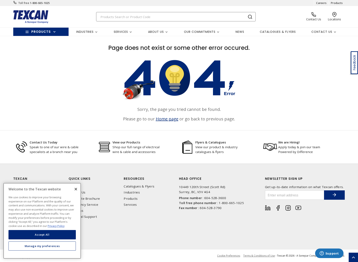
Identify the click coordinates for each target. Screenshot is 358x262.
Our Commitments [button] (199, 32)
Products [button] (41, 31)
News (240, 32)
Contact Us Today (43, 142)
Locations (76, 211)
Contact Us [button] (321, 32)
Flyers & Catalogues (210, 142)
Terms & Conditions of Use (259, 255)
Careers (321, 3)
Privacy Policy (56, 226)
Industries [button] (85, 32)
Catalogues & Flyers (278, 32)
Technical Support (83, 217)
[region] (42, 221)
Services (130, 205)
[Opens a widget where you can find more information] (329, 254)
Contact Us (77, 192)
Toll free (23, 3)
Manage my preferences (42, 246)
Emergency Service (83, 205)
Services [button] (121, 32)
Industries (132, 192)
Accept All (42, 234)
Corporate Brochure (84, 199)
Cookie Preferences (228, 256)
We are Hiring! (289, 142)
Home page (167, 119)
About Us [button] (156, 32)
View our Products (126, 142)
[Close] (75, 189)
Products (337, 3)
